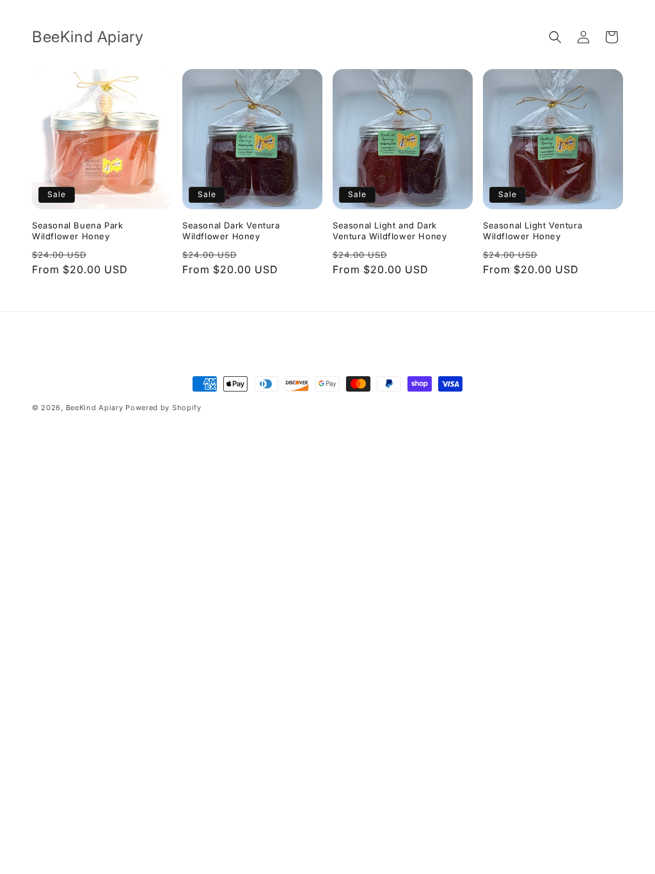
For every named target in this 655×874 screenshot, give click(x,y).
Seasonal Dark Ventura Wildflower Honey (231, 230)
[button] (555, 37)
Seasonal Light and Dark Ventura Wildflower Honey (389, 230)
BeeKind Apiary (94, 407)
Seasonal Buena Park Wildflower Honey (77, 230)
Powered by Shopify (163, 407)
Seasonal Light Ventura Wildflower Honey (532, 230)
